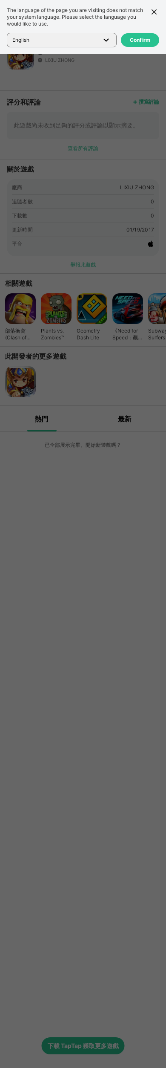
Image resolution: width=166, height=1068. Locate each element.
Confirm (140, 40)
